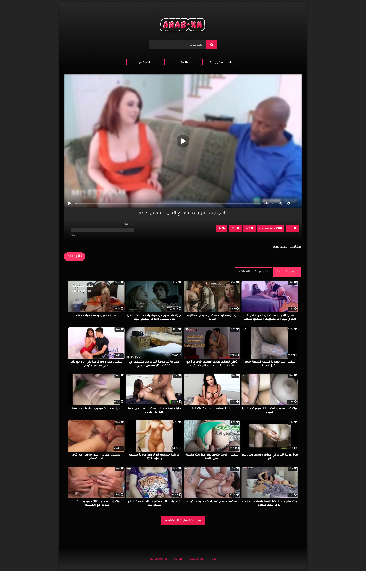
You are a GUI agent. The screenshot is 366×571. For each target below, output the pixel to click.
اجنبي (290, 228)
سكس (143, 62)
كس (247, 228)
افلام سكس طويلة (269, 228)
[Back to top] (353, 559)
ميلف (233, 228)
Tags (213, 559)
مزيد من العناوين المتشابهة (183, 520)
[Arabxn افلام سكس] (183, 26)
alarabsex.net (158, 559)
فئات (181, 62)
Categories (196, 559)
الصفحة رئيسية (219, 62)
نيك (220, 228)
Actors (178, 559)
